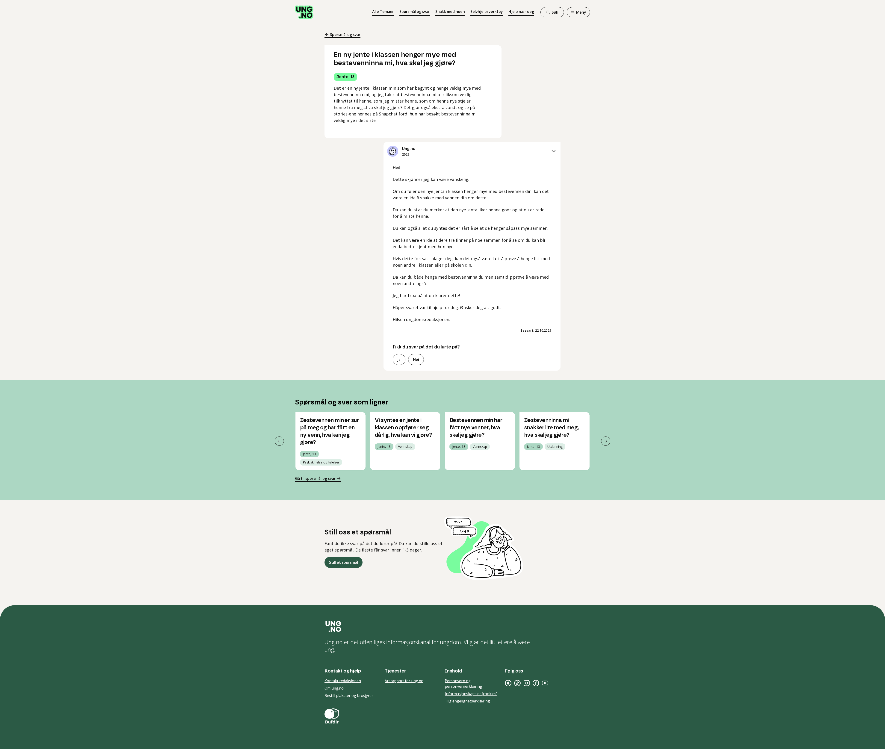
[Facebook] (536, 683)
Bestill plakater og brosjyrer (348, 695)
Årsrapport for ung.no (404, 680)
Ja (399, 359)
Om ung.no (334, 688)
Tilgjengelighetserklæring (467, 701)
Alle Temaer (383, 11)
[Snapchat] (508, 683)
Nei (416, 359)
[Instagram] (526, 683)
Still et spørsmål (343, 562)
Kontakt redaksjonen (342, 680)
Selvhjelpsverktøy (486, 11)
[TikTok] (517, 683)
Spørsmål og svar (414, 11)
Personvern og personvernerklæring (463, 683)
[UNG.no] (442, 626)
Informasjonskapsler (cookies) (471, 693)
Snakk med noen (450, 11)
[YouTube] (545, 683)
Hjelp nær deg (521, 11)
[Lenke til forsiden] (304, 12)
